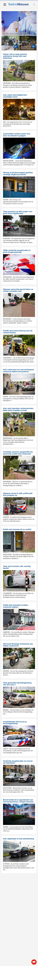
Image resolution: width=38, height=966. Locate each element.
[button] (34, 962)
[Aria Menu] (4, 4)
